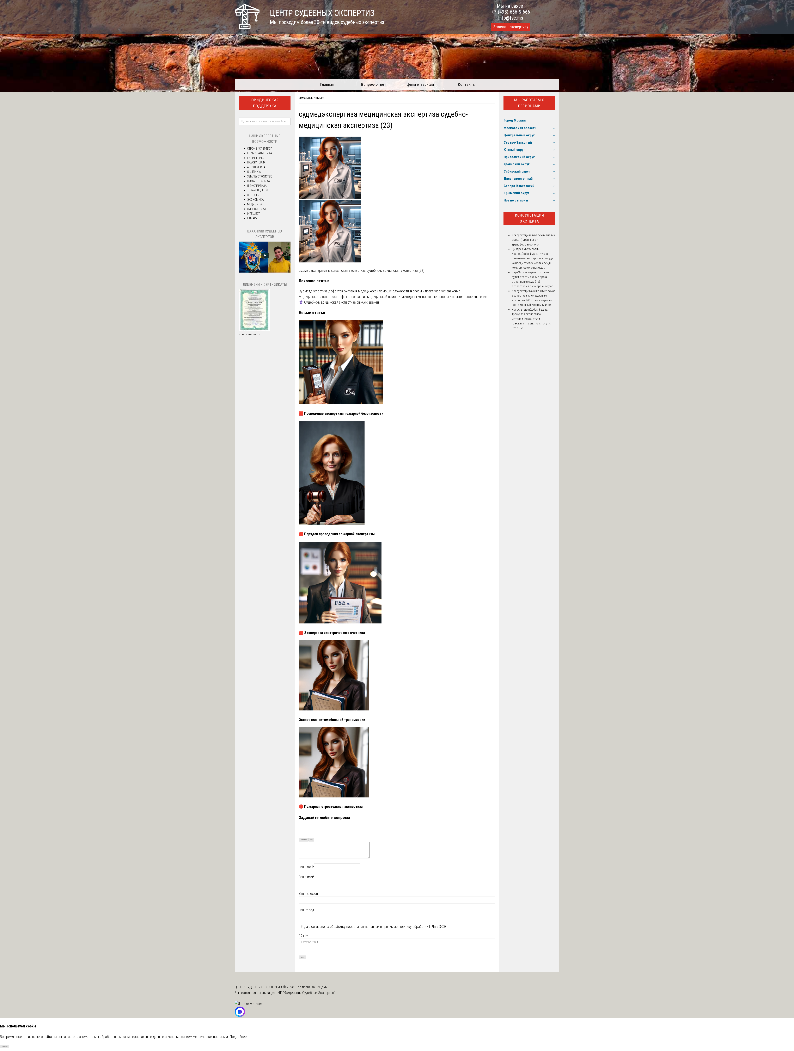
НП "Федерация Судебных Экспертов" (306, 992)
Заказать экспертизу (510, 26)
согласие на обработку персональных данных (345, 926)
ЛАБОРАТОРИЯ (256, 162)
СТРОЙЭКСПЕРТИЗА (259, 148)
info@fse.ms (510, 18)
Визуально (304, 840)
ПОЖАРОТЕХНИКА (258, 181)
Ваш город (306, 910)
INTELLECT (253, 214)
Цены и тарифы (420, 84)
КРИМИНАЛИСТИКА (259, 153)
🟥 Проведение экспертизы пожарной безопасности (341, 413)
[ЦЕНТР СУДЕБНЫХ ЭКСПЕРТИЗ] (247, 27)
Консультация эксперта (529, 218)
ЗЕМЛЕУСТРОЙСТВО (260, 176)
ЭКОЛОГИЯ (254, 195)
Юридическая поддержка (265, 103)
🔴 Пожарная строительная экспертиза (331, 806)
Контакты (467, 84)
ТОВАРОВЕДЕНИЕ (258, 190)
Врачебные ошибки (311, 98)
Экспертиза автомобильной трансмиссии (332, 719)
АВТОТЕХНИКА (256, 167)
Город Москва (515, 120)
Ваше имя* (306, 877)
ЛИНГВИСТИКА (256, 209)
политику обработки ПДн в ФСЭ (422, 926)
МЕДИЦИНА (254, 204)
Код (311, 840)
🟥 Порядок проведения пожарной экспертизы (337, 534)
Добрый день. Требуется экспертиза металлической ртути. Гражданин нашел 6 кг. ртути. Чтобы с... (531, 319)
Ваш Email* (306, 867)
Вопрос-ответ (373, 84)
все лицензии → (249, 334)
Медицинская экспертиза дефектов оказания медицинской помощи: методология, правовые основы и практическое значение (393, 296)
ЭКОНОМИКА (255, 199)
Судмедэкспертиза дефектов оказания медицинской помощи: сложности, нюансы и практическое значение (379, 291)
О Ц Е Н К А (254, 172)
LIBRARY (252, 218)
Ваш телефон (308, 893)
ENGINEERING (255, 158)
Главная (327, 84)
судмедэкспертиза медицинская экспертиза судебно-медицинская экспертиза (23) (361, 270)
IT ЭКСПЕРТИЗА (257, 186)
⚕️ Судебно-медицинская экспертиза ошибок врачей (339, 302)
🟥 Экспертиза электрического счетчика (332, 632)
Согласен (4, 1047)
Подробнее (238, 1036)
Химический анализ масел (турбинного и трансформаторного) (533, 239)
